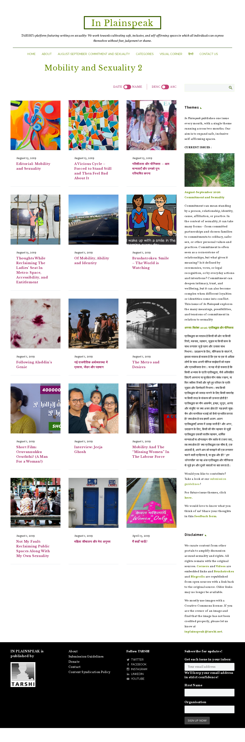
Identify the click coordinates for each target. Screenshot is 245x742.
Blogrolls (198, 577)
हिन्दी (190, 54)
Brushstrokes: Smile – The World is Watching (150, 263)
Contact (75, 667)
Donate (74, 662)
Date (117, 86)
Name (137, 86)
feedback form (205, 516)
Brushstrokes (224, 572)
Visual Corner (171, 54)
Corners (203, 566)
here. (189, 498)
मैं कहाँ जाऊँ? (140, 541)
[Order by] (127, 87)
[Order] (165, 87)
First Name (193, 685)
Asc (173, 86)
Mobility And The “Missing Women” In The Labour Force (150, 452)
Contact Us (208, 54)
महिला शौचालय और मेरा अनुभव (92, 541)
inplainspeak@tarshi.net (203, 632)
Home (31, 54)
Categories (145, 54)
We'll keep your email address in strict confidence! (209, 675)
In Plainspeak (122, 23)
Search (230, 87)
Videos (221, 566)
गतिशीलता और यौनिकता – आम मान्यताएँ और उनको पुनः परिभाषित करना (150, 168)
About (47, 54)
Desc (156, 86)
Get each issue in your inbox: (208, 659)
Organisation (196, 702)
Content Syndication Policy (89, 672)
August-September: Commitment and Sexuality (94, 54)
